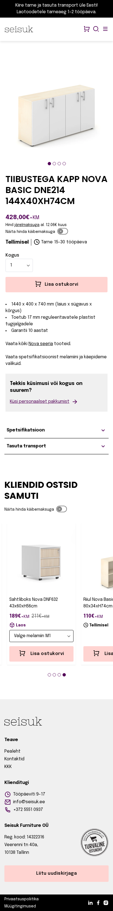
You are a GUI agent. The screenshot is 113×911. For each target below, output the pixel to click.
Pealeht (12, 751)
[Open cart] (86, 29)
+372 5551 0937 (28, 809)
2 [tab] (54, 163)
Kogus (12, 255)
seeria (46, 344)
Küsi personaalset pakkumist (39, 401)
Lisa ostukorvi (47, 653)
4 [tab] (64, 163)
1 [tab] (49, 163)
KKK (8, 766)
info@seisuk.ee (29, 802)
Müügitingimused (20, 906)
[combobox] (19, 265)
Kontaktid (14, 759)
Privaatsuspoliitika (21, 899)
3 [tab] (59, 163)
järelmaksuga (27, 225)
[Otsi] (96, 29)
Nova (34, 344)
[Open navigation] (105, 29)
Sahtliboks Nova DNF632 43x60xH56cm (33, 603)
